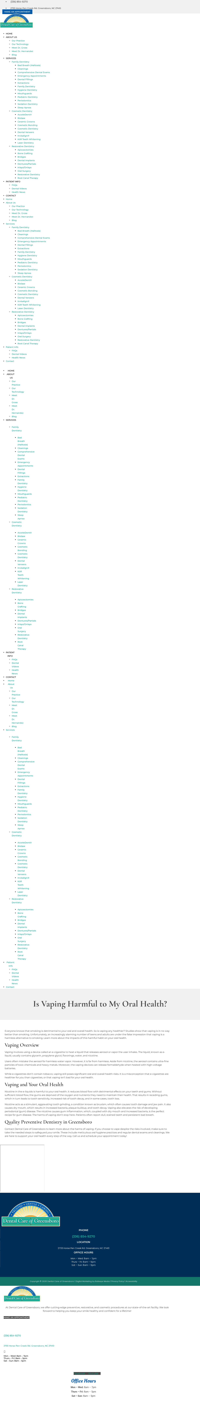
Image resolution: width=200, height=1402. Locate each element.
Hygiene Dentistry (27, 90)
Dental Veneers (26, 132)
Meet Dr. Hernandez (22, 51)
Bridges (22, 157)
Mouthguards (25, 93)
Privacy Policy (117, 1281)
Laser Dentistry (26, 142)
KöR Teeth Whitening (29, 139)
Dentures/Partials (27, 164)
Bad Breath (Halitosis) (29, 65)
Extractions (23, 83)
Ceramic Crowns (26, 121)
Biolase (21, 118)
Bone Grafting (25, 153)
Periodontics (24, 100)
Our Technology (20, 44)
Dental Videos (19, 188)
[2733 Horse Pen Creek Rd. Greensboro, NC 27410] (4, 1341)
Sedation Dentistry (28, 104)
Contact (11, 195)
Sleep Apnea (24, 107)
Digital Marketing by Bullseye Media (93, 1281)
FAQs (14, 185)
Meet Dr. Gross (19, 47)
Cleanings (23, 69)
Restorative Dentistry (23, 146)
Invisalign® (23, 135)
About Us (11, 37)
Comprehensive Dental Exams (34, 72)
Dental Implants (26, 160)
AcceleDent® (25, 114)
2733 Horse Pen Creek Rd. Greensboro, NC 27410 (29, 1345)
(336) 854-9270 (83, 1236)
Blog (14, 54)
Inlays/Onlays (24, 167)
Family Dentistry (20, 61)
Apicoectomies (25, 150)
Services (11, 58)
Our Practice (18, 40)
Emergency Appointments (32, 76)
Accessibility (131, 1281)
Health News (18, 192)
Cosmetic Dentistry (22, 111)
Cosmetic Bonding (27, 125)
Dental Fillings (25, 79)
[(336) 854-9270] (4, 1331)
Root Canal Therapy (28, 178)
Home (9, 33)
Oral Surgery (24, 171)
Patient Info (13, 181)
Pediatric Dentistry (28, 97)
